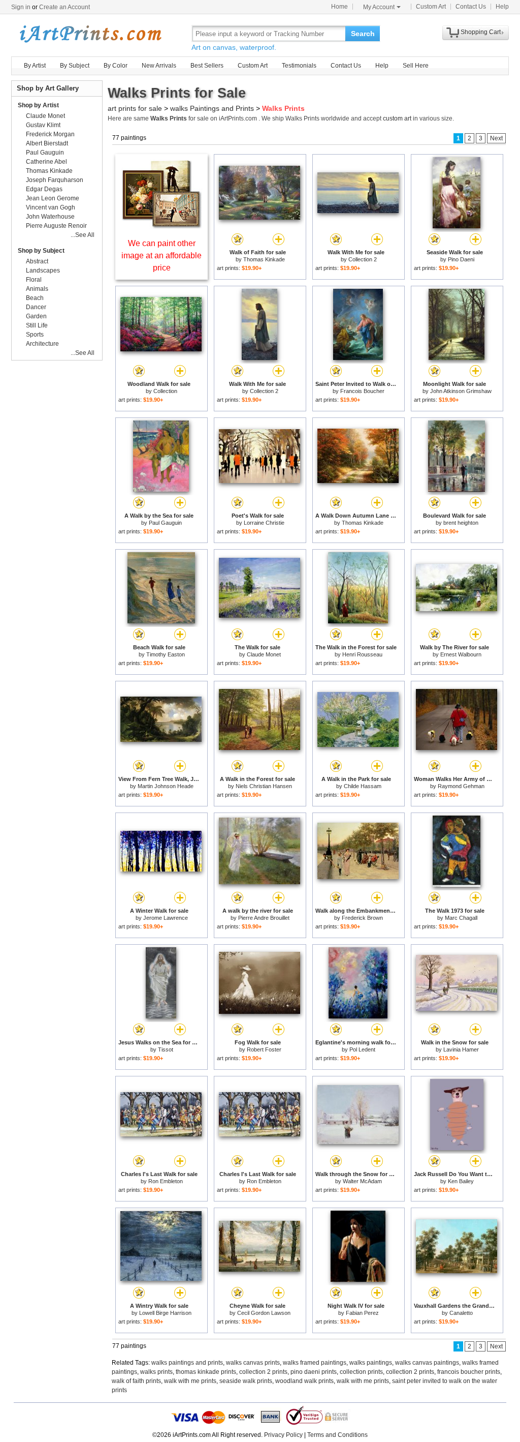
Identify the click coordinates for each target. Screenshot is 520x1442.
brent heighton (460, 523)
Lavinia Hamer (461, 1049)
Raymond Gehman (461, 786)
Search (363, 33)
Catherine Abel (46, 161)
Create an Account (64, 7)
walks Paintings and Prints (212, 108)
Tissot (165, 1049)
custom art (397, 118)
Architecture (42, 343)
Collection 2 (362, 259)
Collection (165, 391)
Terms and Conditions (337, 1434)
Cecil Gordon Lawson (263, 1313)
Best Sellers (206, 65)
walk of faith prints (136, 1381)
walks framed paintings (314, 1362)
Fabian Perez (362, 1313)
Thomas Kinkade (264, 259)
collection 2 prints (263, 1371)
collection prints (361, 1371)
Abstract (37, 261)
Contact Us (471, 6)
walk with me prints (190, 1381)
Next (496, 138)
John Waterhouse (50, 216)
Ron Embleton (165, 1181)
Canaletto (461, 1313)
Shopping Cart (481, 32)
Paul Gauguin (165, 523)
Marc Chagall (461, 918)
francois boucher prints (468, 1371)
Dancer (36, 307)
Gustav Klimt (43, 125)
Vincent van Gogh (50, 207)
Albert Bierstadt (47, 143)
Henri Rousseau (362, 654)
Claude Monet (264, 654)
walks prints (156, 1371)
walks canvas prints (253, 1362)
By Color (115, 65)
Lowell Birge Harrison (165, 1313)
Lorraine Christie (264, 523)
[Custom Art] (161, 226)
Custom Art (431, 6)
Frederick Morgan (50, 134)
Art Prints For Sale (90, 33)
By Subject (74, 65)
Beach (35, 298)
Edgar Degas (44, 189)
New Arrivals (159, 65)
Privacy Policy (283, 1434)
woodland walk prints (304, 1381)
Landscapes (43, 270)
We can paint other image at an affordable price (161, 255)
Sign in (20, 7)
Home (339, 6)
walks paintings (370, 1362)
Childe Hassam (362, 786)
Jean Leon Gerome (52, 198)
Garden (36, 316)
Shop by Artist (38, 105)
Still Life (37, 325)
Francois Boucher (362, 391)
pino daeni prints (313, 1371)
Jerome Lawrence (165, 918)
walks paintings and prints (187, 1362)
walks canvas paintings (427, 1362)
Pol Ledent (362, 1049)
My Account (379, 7)
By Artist (35, 65)
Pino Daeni (461, 259)
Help (502, 6)
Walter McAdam (362, 1181)
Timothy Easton (165, 654)
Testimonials (299, 65)
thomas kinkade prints (206, 1371)
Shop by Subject (41, 250)
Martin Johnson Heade (165, 786)
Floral (34, 279)
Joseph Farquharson (54, 180)
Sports (35, 334)
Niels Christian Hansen (264, 786)
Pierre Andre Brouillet (263, 918)
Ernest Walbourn (460, 654)
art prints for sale (135, 108)
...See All (82, 234)
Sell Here (416, 65)
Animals (37, 288)
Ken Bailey (461, 1181)
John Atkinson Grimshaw (461, 391)
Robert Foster (264, 1049)
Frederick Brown (362, 918)
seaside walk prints (245, 1381)
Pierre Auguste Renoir (56, 225)
